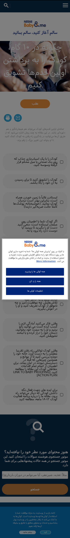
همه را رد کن (35, 281)
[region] (35, 269)
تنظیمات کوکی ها (35, 291)
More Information (46, 261)
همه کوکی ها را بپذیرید (35, 271)
